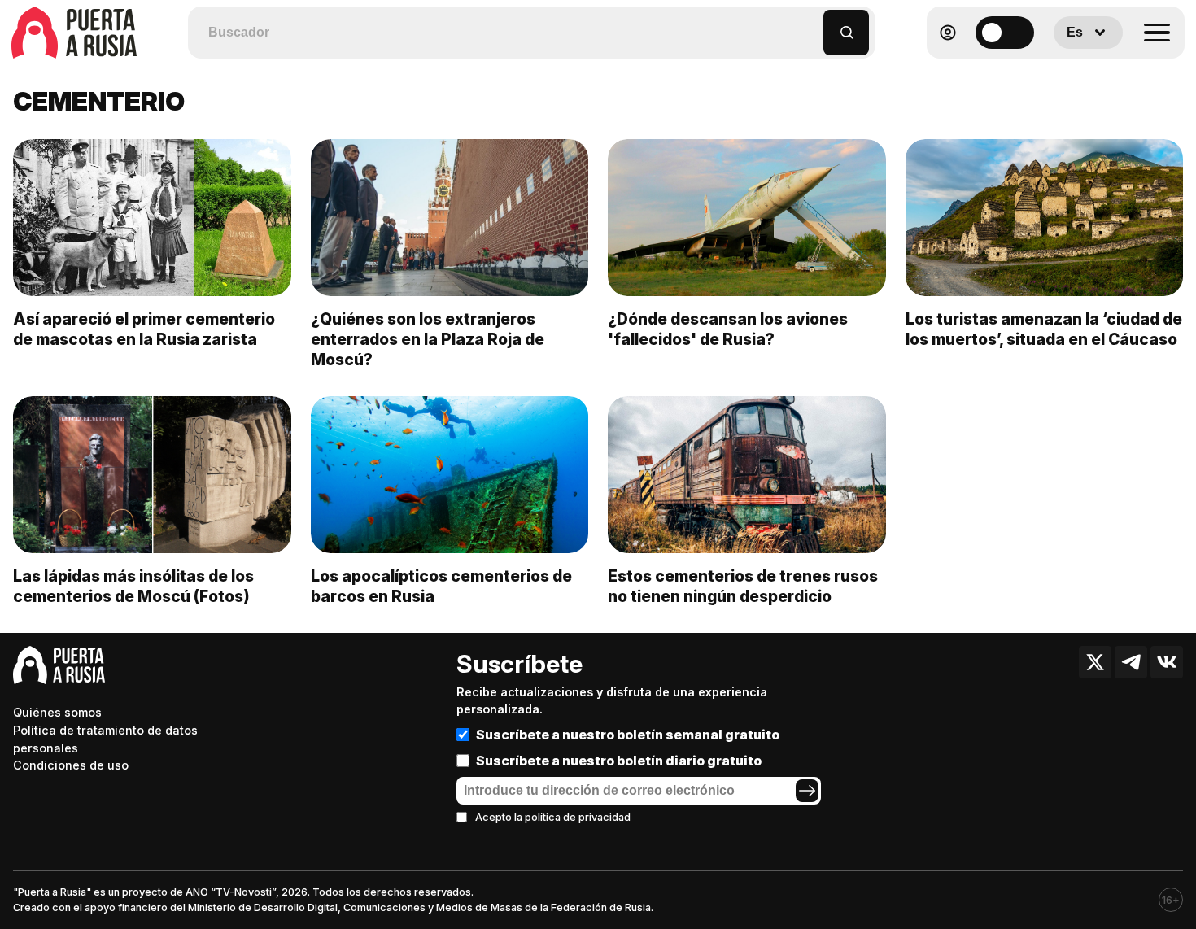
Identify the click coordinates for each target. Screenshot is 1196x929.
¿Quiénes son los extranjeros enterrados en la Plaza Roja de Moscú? (427, 339)
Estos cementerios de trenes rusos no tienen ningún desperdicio (743, 586)
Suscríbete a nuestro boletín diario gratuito (619, 760)
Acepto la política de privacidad (553, 817)
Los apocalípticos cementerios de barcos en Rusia (441, 586)
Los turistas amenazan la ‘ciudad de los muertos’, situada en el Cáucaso (1044, 329)
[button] (811, 25)
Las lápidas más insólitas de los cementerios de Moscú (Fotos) (133, 586)
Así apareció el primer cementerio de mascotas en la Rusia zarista (144, 329)
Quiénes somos (57, 712)
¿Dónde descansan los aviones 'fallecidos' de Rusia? (728, 329)
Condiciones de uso (71, 765)
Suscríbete (519, 663)
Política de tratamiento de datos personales (105, 739)
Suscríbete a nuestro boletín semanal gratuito (627, 734)
